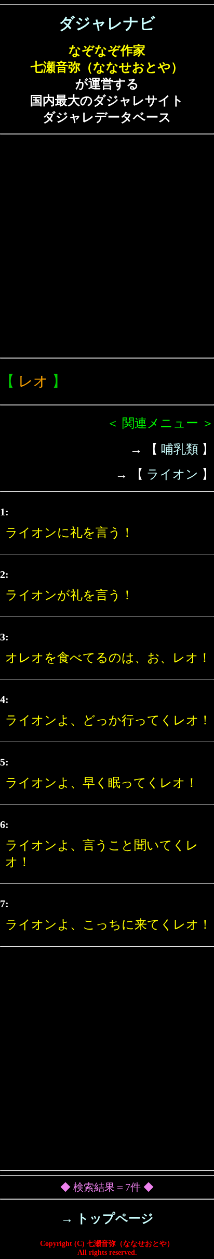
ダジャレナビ (107, 23)
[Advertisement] (107, 246)
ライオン (172, 474)
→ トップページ (107, 1218)
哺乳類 (179, 449)
